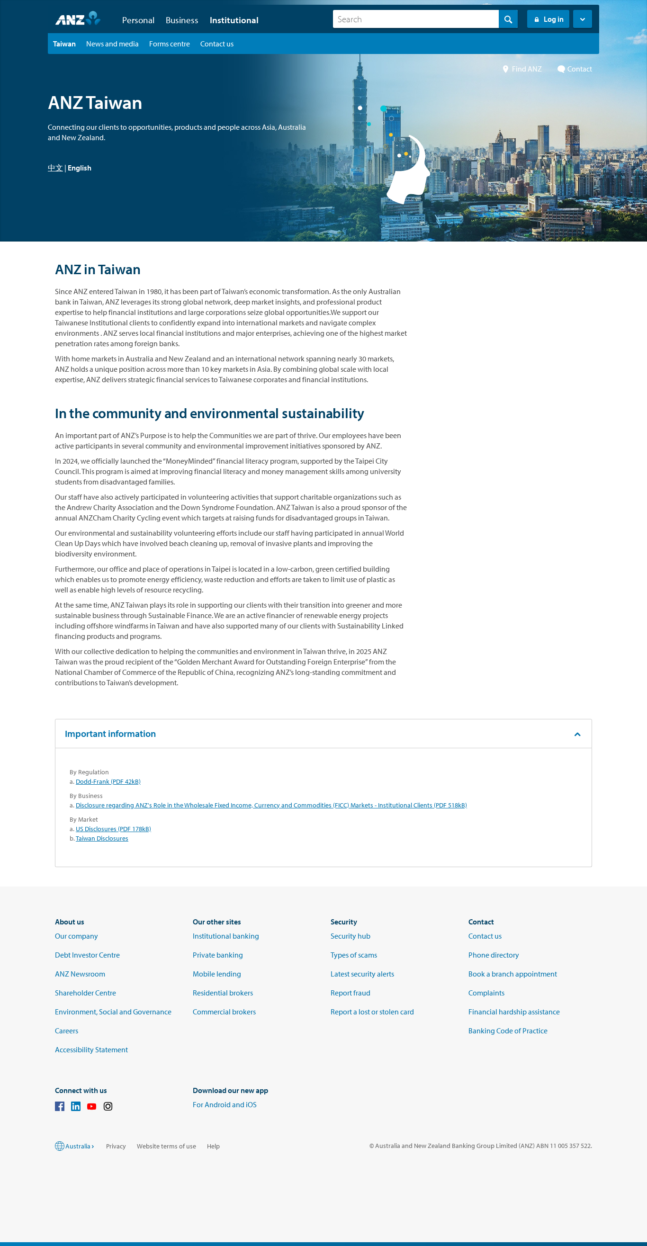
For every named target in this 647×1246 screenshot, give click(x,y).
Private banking (218, 954)
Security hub (350, 936)
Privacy (116, 1146)
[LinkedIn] (76, 1108)
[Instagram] (108, 1108)
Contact (579, 68)
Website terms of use (166, 1146)
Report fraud (350, 992)
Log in (554, 19)
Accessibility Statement (91, 1049)
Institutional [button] (234, 20)
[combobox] (425, 19)
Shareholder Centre (85, 992)
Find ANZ (527, 68)
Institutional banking (226, 936)
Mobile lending (217, 973)
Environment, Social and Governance (113, 1011)
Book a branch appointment (512, 973)
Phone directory (493, 954)
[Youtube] (92, 1108)
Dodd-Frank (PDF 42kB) (108, 781)
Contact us (485, 936)
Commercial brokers (224, 1011)
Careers (66, 1030)
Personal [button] (138, 20)
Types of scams (354, 954)
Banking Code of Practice (508, 1030)
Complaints (486, 992)
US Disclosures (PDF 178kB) (113, 829)
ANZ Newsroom (80, 973)
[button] (582, 19)
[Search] (508, 19)
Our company (76, 936)
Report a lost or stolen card (372, 1011)
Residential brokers (223, 992)
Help (213, 1146)
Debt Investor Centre (87, 954)
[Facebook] (59, 1108)
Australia (77, 1146)
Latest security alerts (362, 973)
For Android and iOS (225, 1104)
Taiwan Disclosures (102, 838)
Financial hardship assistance (514, 1011)
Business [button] (182, 20)
